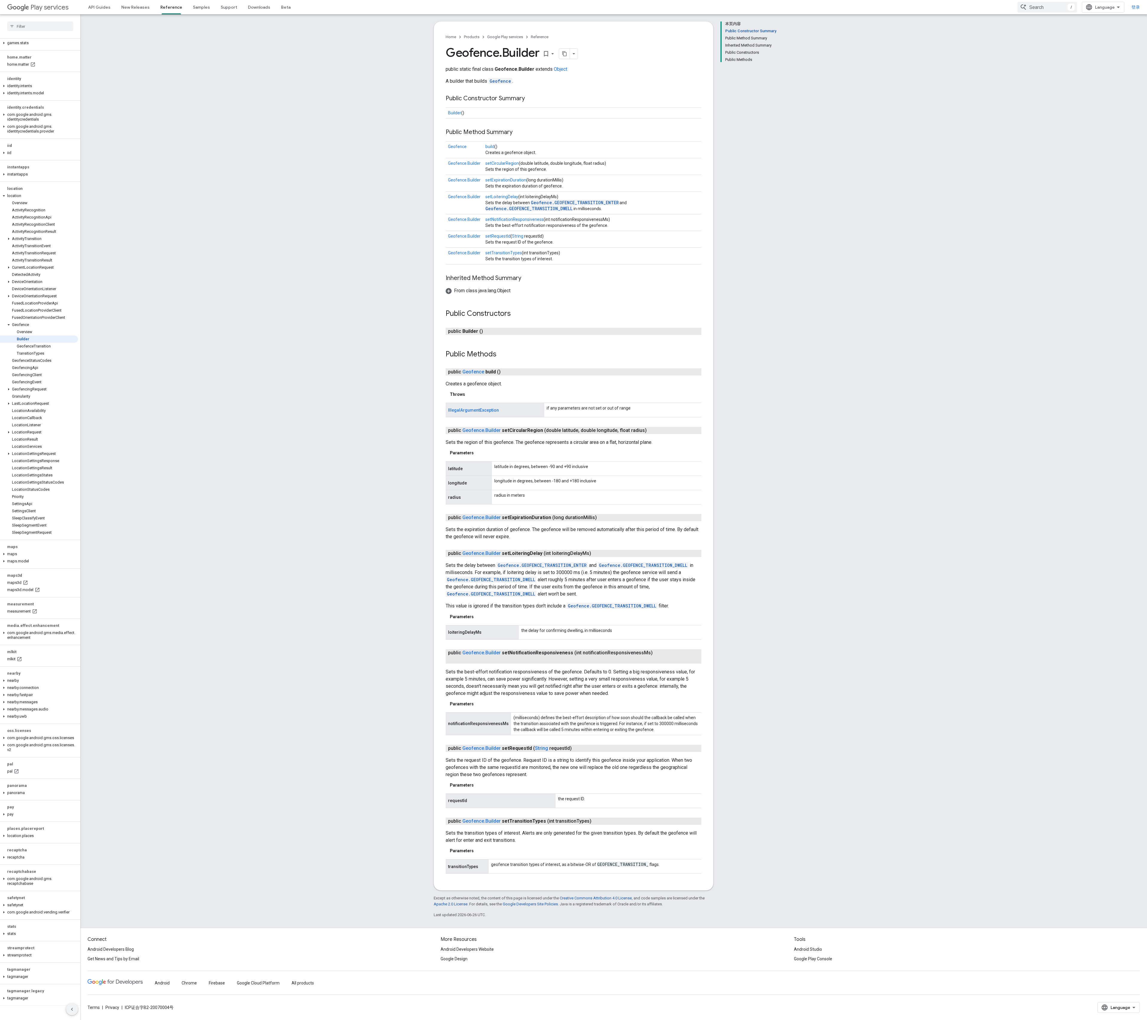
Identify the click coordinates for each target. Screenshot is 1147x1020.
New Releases (135, 7)
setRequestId (497, 236)
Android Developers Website (467, 949)
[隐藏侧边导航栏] (72, 1009)
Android (162, 983)
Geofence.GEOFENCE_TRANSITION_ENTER (575, 202)
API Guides (99, 7)
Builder (454, 112)
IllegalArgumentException (473, 410)
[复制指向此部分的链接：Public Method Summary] (519, 132)
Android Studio (808, 949)
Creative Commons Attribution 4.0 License (596, 898)
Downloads (259, 7)
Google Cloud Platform (258, 983)
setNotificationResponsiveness (514, 219)
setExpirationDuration (505, 180)
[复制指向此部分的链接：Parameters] (480, 452)
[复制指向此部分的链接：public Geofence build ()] (507, 372)
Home (451, 37)
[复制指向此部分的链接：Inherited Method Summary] (527, 278)
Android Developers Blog (111, 949)
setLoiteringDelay (501, 196)
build (489, 146)
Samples (201, 7)
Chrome (189, 983)
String (517, 236)
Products (471, 37)
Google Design (454, 958)
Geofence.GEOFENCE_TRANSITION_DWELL (529, 208)
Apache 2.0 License (450, 904)
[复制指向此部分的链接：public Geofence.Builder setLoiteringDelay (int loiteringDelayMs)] (597, 553)
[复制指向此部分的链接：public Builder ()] (489, 331)
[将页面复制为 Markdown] (564, 54)
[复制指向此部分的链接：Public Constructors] (517, 314)
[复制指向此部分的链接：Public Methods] (502, 354)
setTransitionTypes (503, 252)
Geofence (500, 81)
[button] (39, 43)
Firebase (217, 983)
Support (229, 7)
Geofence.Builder (464, 163)
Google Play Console (813, 958)
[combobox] (1047, 7)
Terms (94, 1007)
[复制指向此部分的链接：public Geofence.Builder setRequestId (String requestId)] (578, 748)
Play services (49, 7)
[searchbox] (40, 26)
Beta (286, 7)
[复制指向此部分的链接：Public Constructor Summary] (531, 98)
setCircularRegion (502, 163)
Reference (171, 7)
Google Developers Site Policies (530, 904)
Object (560, 69)
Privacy (112, 1007)
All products (303, 983)
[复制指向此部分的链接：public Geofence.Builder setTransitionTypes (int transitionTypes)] (597, 821)
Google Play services (505, 37)
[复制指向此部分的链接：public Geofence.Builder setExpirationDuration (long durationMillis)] (603, 517)
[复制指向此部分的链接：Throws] (471, 394)
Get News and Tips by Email (113, 958)
